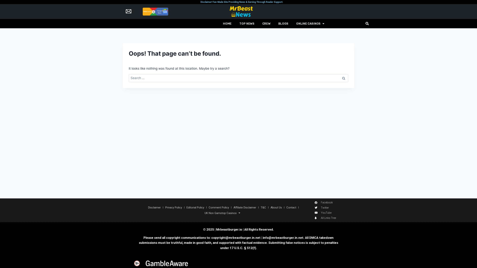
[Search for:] (238, 78)
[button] (367, 23)
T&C (263, 207)
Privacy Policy (173, 207)
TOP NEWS (247, 23)
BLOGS (283, 23)
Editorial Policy (195, 207)
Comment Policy (219, 207)
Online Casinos (308, 23)
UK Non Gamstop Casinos (221, 213)
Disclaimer (154, 207)
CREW (266, 23)
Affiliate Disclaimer (244, 207)
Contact (291, 207)
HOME (227, 23)
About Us (276, 207)
